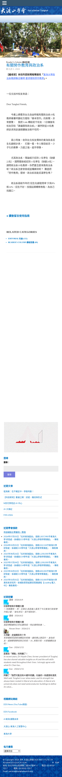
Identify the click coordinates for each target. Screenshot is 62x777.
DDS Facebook (10, 711)
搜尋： (7, 462)
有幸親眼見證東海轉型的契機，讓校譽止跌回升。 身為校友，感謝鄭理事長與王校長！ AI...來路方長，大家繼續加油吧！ (30, 641)
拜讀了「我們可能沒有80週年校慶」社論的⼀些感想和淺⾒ (30, 675)
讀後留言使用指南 (19, 215)
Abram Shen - (19, 628)
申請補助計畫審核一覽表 (15, 532)
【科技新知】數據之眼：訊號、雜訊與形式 (23, 497)
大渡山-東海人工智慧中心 (15, 726)
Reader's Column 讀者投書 (18, 62)
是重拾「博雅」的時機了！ (16, 653)
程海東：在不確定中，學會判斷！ (19, 491)
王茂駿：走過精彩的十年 (15, 635)
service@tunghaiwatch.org (21, 771)
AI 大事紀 (8, 509)
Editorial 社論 (15, 238)
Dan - (16, 647)
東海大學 (8, 733)
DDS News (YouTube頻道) (15, 704)
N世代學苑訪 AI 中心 (13, 503)
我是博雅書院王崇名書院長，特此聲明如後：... (24, 625)
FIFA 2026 (8, 515)
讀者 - (16, 599)
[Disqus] (31, 295)
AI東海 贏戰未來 (11, 719)
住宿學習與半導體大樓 (14, 606)
